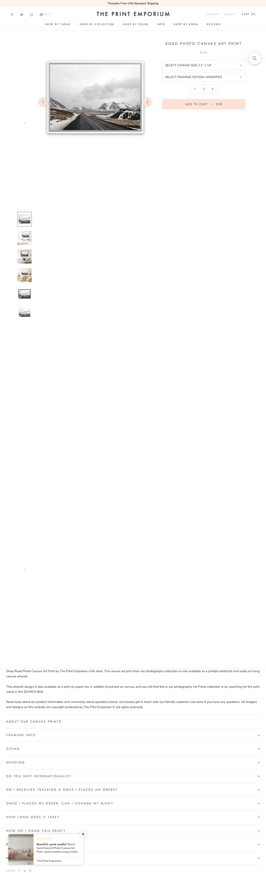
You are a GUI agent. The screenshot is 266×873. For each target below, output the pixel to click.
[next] (147, 102)
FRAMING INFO (21, 735)
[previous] (43, 102)
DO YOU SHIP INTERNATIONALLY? (38, 776)
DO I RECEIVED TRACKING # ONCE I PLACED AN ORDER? (62, 789)
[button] (83, 834)
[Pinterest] (41, 14)
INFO (161, 24)
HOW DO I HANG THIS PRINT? (36, 831)
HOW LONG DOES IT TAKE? (32, 817)
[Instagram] (31, 14)
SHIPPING (15, 762)
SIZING (13, 749)
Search (230, 14)
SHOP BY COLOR (135, 24)
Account (212, 14)
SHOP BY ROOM (186, 24)
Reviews (214, 24)
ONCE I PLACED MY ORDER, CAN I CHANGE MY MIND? (59, 803)
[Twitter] (21, 14)
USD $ (46, 14)
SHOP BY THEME (58, 24)
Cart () (249, 14)
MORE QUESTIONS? (24, 858)
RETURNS (14, 844)
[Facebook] (12, 14)
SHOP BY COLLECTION (97, 24)
